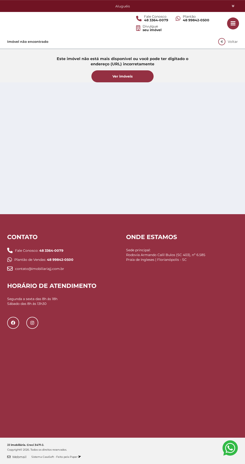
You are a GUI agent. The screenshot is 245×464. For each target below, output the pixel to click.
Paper (74, 456)
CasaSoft (48, 456)
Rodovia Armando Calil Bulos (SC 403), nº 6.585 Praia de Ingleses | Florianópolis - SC (165, 257)
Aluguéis (122, 6)
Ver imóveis (122, 76)
